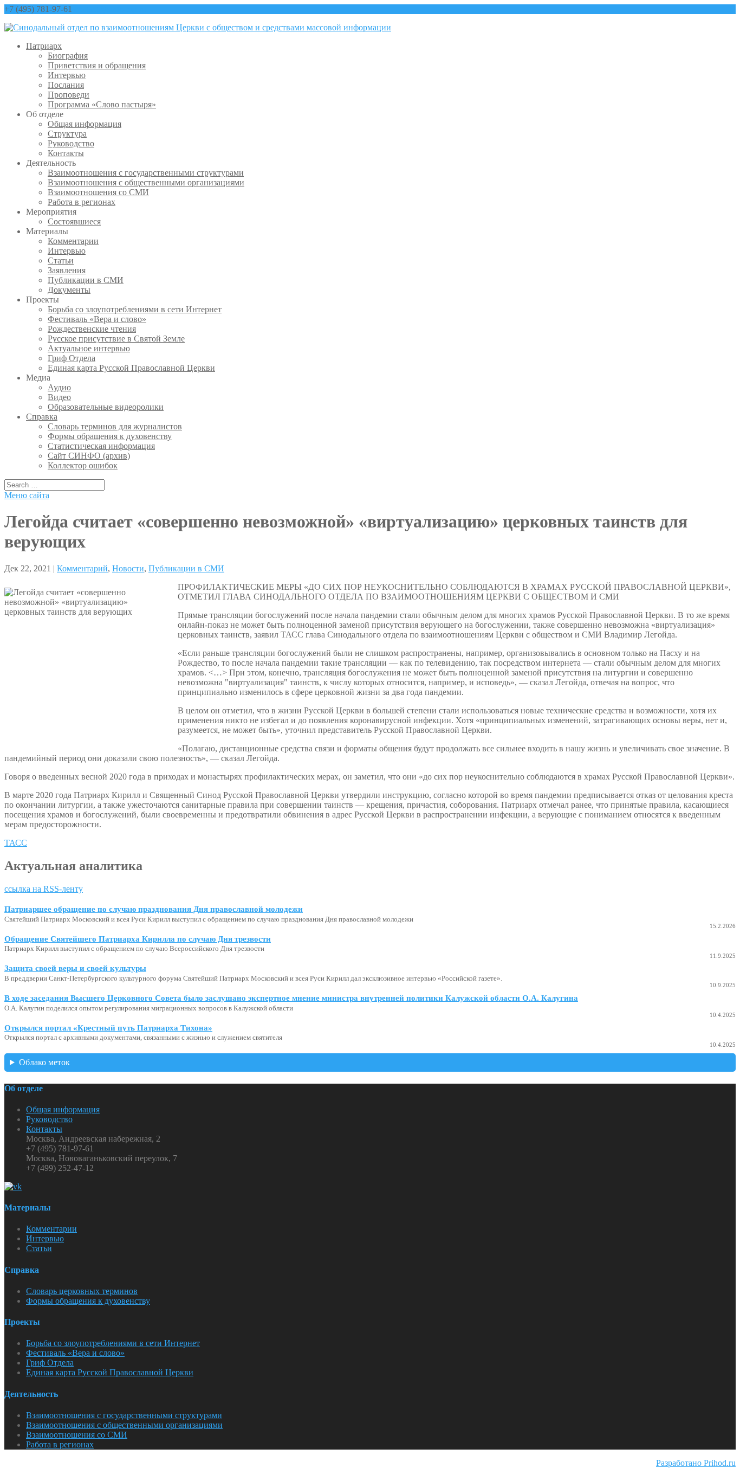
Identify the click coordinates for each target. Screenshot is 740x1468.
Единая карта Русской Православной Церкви (131, 367)
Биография (68, 55)
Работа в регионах (81, 202)
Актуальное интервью (89, 348)
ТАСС (15, 842)
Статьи (61, 260)
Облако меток (44, 1062)
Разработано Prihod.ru (696, 1462)
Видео (59, 397)
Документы (69, 289)
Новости (128, 568)
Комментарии (73, 241)
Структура (67, 133)
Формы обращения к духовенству (110, 436)
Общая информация (84, 123)
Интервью (67, 75)
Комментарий (82, 568)
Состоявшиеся (74, 221)
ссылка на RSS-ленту (43, 888)
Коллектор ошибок (83, 465)
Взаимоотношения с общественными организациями (146, 182)
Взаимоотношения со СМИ (98, 192)
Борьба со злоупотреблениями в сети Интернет (135, 309)
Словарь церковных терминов (82, 1291)
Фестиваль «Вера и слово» (97, 319)
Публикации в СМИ (86, 280)
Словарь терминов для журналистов (115, 426)
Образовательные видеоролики (106, 406)
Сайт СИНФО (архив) (89, 455)
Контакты (66, 153)
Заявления (67, 270)
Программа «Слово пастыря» (102, 104)
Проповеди (68, 94)
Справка (41, 416)
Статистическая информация (101, 445)
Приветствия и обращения (97, 65)
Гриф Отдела (71, 358)
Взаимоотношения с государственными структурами (146, 172)
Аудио (59, 387)
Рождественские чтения (92, 328)
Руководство (71, 143)
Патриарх (44, 45)
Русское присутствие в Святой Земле (116, 338)
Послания (66, 84)
